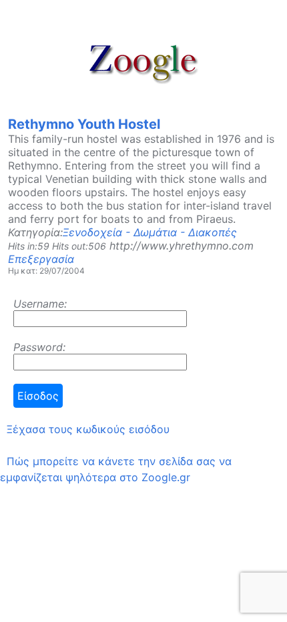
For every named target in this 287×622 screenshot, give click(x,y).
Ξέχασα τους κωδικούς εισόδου (88, 429)
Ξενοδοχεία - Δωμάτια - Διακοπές (150, 232)
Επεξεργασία (41, 259)
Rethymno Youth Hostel (84, 124)
